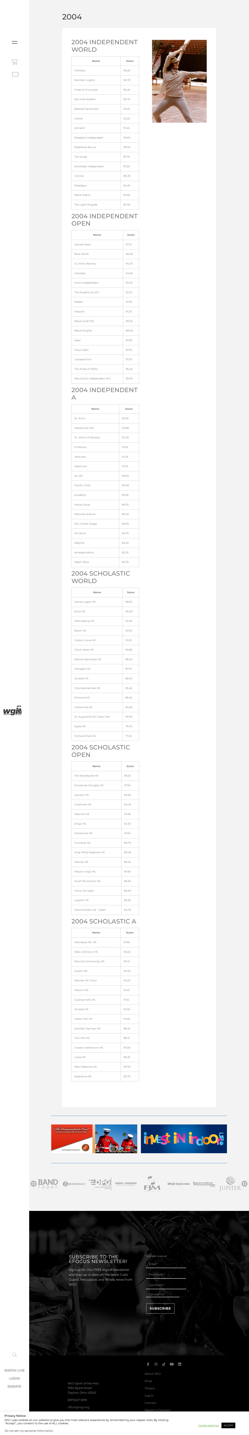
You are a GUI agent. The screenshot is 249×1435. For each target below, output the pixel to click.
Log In (149, 1395)
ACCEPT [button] (228, 1425)
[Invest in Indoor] (184, 1152)
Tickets (150, 1388)
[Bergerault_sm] (47, 1184)
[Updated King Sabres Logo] (230, 1184)
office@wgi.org (79, 1407)
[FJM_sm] (126, 1184)
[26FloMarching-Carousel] (152, 1184)
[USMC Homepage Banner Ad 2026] (94, 1152)
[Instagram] (155, 1364)
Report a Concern (157, 1410)
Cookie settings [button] (208, 1425)
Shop (148, 1381)
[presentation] (33, 1184)
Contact (150, 1403)
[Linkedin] (179, 1364)
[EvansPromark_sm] (100, 1184)
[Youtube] (171, 1364)
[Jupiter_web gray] (204, 1184)
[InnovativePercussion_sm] (178, 1184)
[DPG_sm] (74, 1184)
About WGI (153, 1373)
